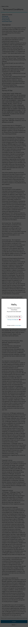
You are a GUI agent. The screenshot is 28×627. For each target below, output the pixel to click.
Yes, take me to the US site (13, 316)
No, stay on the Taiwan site (13, 319)
